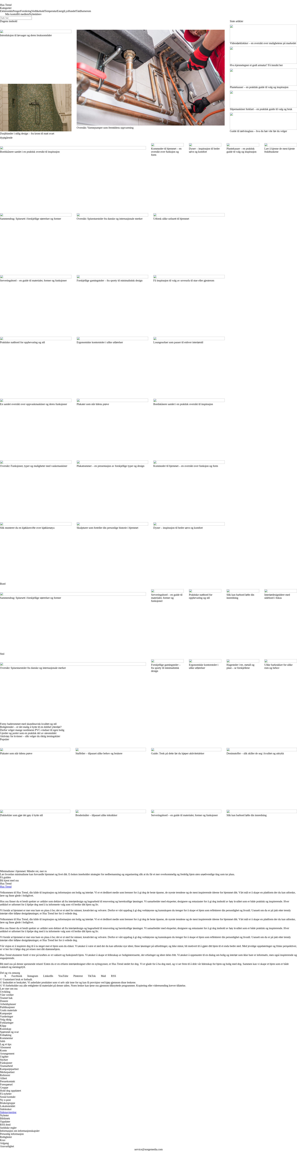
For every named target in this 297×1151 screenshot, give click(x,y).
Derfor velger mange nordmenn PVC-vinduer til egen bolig (32, 730)
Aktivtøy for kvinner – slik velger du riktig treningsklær (30, 736)
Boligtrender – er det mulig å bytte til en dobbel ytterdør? (31, 726)
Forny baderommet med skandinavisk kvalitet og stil (28, 723)
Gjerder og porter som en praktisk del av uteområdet (28, 733)
